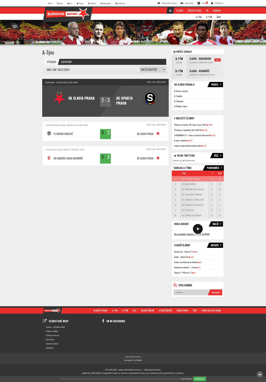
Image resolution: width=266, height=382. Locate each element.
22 (199, 267)
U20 (134, 310)
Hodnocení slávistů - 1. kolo (185, 267)
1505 (210, 125)
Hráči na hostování (211, 310)
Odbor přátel (52, 331)
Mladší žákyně (147, 310)
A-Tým (179, 59)
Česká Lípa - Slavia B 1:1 (183, 251)
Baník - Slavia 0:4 (181, 256)
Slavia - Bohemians (200, 59)
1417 (190, 140)
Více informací (186, 379)
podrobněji (213, 168)
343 (192, 257)
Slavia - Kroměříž (199, 71)
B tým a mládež (180, 140)
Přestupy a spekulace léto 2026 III (187, 130)
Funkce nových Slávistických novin (187, 145)
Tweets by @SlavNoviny (184, 160)
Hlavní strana (100, 310)
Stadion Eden (52, 343)
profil (215, 84)
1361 (213, 135)
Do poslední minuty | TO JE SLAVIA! (192, 234)
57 (201, 262)
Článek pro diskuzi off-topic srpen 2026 (190, 124)
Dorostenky (182, 310)
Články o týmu (181, 106)
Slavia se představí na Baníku (185, 262)
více (216, 155)
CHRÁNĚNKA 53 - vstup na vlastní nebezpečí (191, 135)
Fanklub (49, 347)
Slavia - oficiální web (55, 327)
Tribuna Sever (52, 335)
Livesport (128, 360)
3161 (205, 130)
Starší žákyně (165, 310)
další (216, 224)
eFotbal (138, 360)
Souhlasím (199, 379)
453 (204, 145)
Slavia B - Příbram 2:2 (183, 272)
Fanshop (50, 339)
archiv (215, 245)
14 (196, 251)
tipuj (218, 60)
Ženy (195, 310)
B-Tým (179, 71)
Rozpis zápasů (182, 91)
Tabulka (179, 96)
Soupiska (179, 101)
